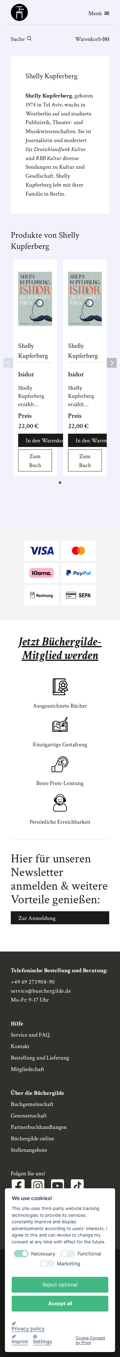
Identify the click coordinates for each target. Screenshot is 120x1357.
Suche (18, 39)
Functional (89, 1254)
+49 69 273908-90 (33, 982)
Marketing (68, 1264)
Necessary (43, 1254)
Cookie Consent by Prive (90, 1340)
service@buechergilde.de (41, 991)
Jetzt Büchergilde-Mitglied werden (60, 648)
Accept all (60, 1303)
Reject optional (60, 1284)
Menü (95, 13)
